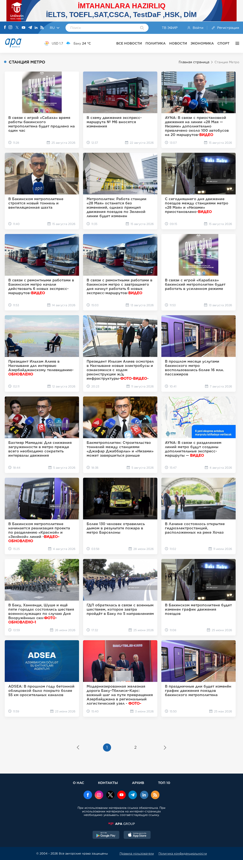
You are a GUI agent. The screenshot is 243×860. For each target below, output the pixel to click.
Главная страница (194, 62)
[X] (17, 28)
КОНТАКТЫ (108, 783)
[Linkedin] (36, 28)
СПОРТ (223, 43)
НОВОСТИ (178, 43)
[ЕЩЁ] (236, 43)
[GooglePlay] (106, 835)
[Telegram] (30, 28)
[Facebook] (5, 27)
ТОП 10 (164, 783)
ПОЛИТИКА (155, 43)
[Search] (142, 28)
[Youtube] (23, 28)
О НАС (78, 783)
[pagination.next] (165, 748)
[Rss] (42, 28)
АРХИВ (138, 783)
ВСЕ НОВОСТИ (129, 43)
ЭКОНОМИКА (202, 43)
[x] (110, 795)
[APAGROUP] (121, 824)
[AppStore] (137, 835)
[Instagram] (10, 27)
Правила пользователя (137, 853)
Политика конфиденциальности (183, 853)
